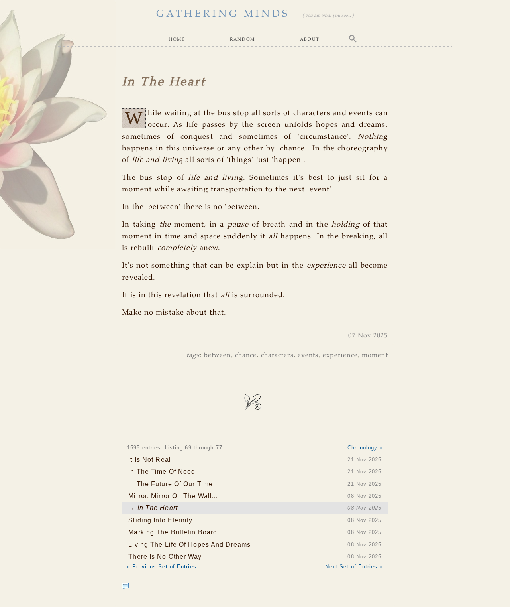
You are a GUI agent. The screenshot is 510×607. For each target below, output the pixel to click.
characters (277, 355)
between (217, 355)
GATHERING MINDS (223, 14)
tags (193, 355)
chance (246, 355)
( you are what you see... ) (328, 15)
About (310, 38)
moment (375, 355)
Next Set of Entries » (354, 567)
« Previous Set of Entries (161, 567)
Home (177, 38)
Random (242, 38)
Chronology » (365, 448)
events (308, 355)
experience (340, 355)
